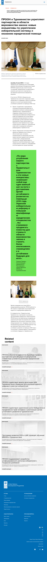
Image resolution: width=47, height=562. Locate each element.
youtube (42, 549)
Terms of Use (40, 546)
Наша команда (7, 500)
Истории (5, 525)
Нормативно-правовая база (9, 502)
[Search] (42, 532)
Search (42, 2)
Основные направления (29, 498)
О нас (5, 496)
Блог (5, 520)
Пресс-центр (6, 516)
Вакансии (26, 518)
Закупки (26, 520)
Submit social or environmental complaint (35, 541)
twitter (37, 549)
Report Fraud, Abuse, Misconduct (36, 539)
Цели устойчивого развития (30, 496)
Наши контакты (27, 516)
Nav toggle (44, 2)
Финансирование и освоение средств (12, 507)
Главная (7, 8)
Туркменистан (8, 2)
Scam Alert (41, 544)
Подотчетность (7, 509)
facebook (40, 549)
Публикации (6, 518)
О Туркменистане (7, 498)
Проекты (6, 523)
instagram (35, 549)
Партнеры (6, 504)
